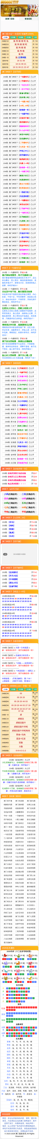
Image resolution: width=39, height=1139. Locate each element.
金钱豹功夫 (8, 905)
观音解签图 (31, 846)
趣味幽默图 (31, 887)
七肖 (10, 507)
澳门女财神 (19, 890)
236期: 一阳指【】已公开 (19, 405)
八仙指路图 (31, 935)
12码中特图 (8, 935)
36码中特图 (19, 875)
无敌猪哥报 (19, 831)
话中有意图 (31, 853)
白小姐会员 (19, 868)
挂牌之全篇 (31, 805)
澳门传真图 (19, 801)
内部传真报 (8, 846)
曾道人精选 (19, 827)
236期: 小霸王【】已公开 (19, 376)
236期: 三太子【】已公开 (19, 426)
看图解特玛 (19, 905)
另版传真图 (31, 827)
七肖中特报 (31, 838)
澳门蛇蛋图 (8, 879)
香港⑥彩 (28, 19)
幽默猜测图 (8, 916)
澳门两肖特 (19, 902)
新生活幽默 (31, 819)
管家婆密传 (31, 861)
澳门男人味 (31, 875)
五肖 (28, 503)
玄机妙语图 (8, 812)
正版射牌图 (19, 939)
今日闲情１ (31, 905)
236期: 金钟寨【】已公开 (19, 455)
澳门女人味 (8, 898)
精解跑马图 (8, 805)
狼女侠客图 (31, 857)
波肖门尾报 (31, 864)
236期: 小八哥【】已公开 (19, 397)
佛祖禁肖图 (19, 834)
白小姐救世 (19, 879)
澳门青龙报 (31, 890)
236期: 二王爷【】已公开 (19, 430)
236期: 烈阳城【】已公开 (19, 451)
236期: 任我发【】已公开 (19, 438)
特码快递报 (31, 831)
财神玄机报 (8, 894)
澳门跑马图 (31, 801)
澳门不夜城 (8, 924)
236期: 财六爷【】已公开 (19, 381)
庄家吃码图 (31, 872)
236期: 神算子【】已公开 (19, 409)
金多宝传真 (19, 913)
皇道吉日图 (31, 913)
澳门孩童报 (31, 939)
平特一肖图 (8, 816)
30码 (28, 507)
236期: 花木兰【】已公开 (19, 418)
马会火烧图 (19, 857)
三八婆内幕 (8, 838)
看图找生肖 (8, 883)
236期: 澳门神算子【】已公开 (19, 77)
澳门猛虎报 (31, 902)
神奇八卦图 (19, 887)
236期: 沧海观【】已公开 (19, 442)
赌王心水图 (19, 928)
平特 (10, 512)
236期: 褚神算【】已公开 (19, 389)
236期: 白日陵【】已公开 (19, 463)
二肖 (28, 494)
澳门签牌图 (19, 898)
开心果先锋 (8, 909)
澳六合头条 (31, 898)
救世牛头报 (19, 846)
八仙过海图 (8, 939)
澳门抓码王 (19, 823)
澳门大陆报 (8, 872)
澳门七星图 (31, 916)
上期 (5, 554)
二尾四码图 (19, 931)
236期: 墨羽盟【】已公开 (19, 446)
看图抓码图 (8, 887)
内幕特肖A (31, 842)
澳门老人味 (8, 890)
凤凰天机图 (19, 883)
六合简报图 (8, 853)
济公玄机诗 (31, 812)
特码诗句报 (31, 816)
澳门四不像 (8, 801)
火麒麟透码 (19, 812)
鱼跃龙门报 (8, 831)
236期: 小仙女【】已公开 (19, 368)
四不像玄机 (8, 819)
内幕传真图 (19, 894)
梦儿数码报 (8, 849)
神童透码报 (8, 842)
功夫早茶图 (8, 920)
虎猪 (19, 1091)
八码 (10, 494)
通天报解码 (8, 943)
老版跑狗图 (19, 808)
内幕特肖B (20, 842)
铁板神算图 (31, 928)
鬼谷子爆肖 (19, 920)
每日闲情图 (31, 894)
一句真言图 (8, 834)
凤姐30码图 (8, 861)
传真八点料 (19, 864)
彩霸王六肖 (8, 857)
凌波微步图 (19, 872)
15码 (28, 498)
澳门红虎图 (19, 916)
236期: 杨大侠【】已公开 (19, 393)
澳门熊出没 (31, 883)
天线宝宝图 (31, 823)
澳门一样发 (8, 827)
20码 (10, 503)
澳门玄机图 (31, 808)
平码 (28, 512)
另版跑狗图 (8, 808)
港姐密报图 (31, 868)
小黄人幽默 (19, 819)
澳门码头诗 (8, 902)
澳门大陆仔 (8, 864)
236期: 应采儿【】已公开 (19, 372)
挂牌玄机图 (31, 879)
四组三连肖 (8, 913)
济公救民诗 (31, 909)
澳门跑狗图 (19, 805)
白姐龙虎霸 (19, 861)
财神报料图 (8, 931)
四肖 (10, 498)
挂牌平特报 (19, 838)
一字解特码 (19, 816)
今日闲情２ (19, 909)
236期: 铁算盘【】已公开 (19, 385)
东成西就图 (31, 931)
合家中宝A (31, 849)
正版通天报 (31, 834)
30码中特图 (8, 823)
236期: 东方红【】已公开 (19, 459)
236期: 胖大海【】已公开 (19, 414)
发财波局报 (8, 875)
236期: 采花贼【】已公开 (19, 401)
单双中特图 (19, 935)
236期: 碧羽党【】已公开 (19, 434)
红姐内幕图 (8, 868)
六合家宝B (20, 849)
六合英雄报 (19, 853)
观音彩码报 (31, 920)
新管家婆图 (31, 924)
